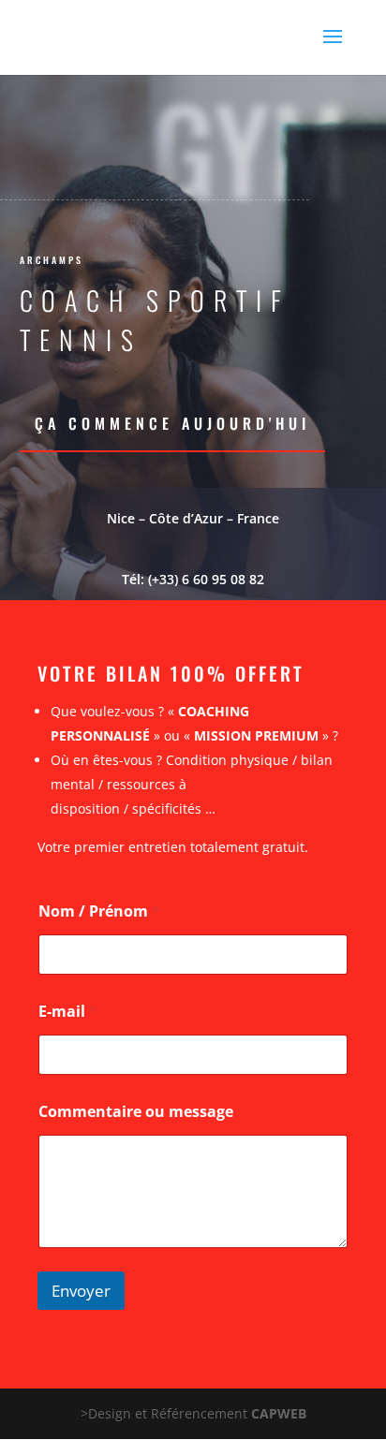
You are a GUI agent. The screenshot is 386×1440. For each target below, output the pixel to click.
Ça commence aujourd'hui (172, 423)
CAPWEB (278, 1413)
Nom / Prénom (99, 911)
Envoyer (81, 1290)
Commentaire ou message (135, 1112)
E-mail (67, 1012)
